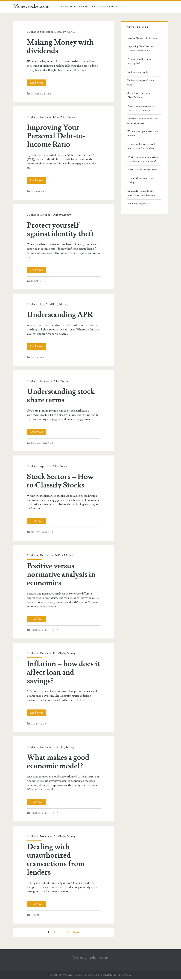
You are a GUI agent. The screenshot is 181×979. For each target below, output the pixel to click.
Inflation (39, 723)
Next (76, 932)
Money (70, 32)
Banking (37, 357)
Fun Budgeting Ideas (138, 203)
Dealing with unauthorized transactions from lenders (55, 859)
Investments (41, 93)
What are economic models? (142, 169)
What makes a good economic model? (58, 762)
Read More (38, 83)
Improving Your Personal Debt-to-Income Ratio (56, 136)
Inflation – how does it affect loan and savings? (63, 672)
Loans (36, 915)
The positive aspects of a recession (89, 6)
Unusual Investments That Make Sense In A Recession (141, 193)
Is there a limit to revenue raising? (140, 180)
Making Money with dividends (60, 47)
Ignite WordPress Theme (72, 975)
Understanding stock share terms (61, 396)
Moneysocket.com (31, 6)
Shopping (38, 281)
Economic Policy (44, 630)
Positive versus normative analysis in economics (61, 574)
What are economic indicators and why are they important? (142, 159)
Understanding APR (60, 315)
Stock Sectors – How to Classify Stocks (60, 481)
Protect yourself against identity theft (60, 230)
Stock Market (42, 443)
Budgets (37, 191)
